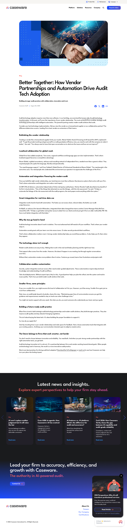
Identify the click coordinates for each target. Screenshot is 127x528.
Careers (86, 509)
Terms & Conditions (115, 513)
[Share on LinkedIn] (103, 106)
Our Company (84, 512)
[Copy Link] (107, 107)
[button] (113, 2)
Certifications (84, 515)
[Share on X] (99, 106)
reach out (82, 350)
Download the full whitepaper (67, 350)
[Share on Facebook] (95, 106)
